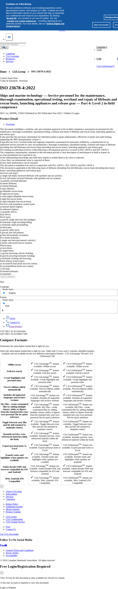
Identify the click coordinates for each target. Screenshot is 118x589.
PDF (7, 306)
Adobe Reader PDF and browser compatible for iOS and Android (14, 469)
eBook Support (13, 509)
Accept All (11, 18)
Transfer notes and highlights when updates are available (14, 457)
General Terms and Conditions (20, 550)
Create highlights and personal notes (14, 379)
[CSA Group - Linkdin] (3, 545)
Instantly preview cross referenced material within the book (14, 437)
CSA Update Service (15, 522)
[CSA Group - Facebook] (1, 545)
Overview (10, 124)
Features (14, 359)
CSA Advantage (45, 359)
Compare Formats (13, 340)
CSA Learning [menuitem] (12, 56)
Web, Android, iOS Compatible (14, 479)
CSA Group (18, 71)
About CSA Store (14, 491)
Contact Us (11, 529)
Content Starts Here (9, 78)
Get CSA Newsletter (9, 534)
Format (3, 297)
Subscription (11, 494)
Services (9, 496)
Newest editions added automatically (14, 388)
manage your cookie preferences (21, 21)
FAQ (8, 527)
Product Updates (13, 512)
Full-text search (14, 371)
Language (4, 286)
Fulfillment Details (14, 506)
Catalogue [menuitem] (10, 53)
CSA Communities (14, 519)
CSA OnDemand (77, 359)
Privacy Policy (12, 553)
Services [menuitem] (9, 61)
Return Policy (12, 504)
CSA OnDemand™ (106, 66)
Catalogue (10, 499)
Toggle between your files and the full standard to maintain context (14, 425)
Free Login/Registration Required (25, 566)
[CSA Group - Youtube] (5, 545)
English (12, 293)
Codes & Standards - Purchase (14, 81)
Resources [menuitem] (10, 59)
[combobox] (13, 44)
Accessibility (11, 555)
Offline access (14, 364)
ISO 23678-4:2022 (41, 71)
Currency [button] (102, 46)
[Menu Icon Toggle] (9, 37)
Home (3, 71)
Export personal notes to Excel (14, 447)
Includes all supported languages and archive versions (14, 397)
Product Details (9, 118)
